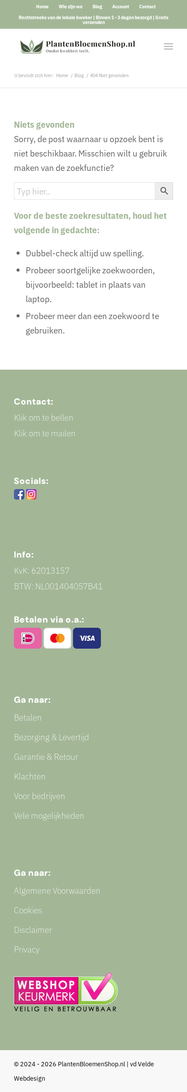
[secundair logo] (77, 45)
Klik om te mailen (45, 433)
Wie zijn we (71, 6)
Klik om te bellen (43, 417)
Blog (97, 6)
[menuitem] (42, 6)
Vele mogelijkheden (49, 815)
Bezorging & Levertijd (51, 737)
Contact (147, 6)
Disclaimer (33, 930)
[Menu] (168, 45)
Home (42, 6)
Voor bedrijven (39, 796)
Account (120, 6)
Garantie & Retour (46, 756)
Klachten (30, 776)
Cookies (28, 910)
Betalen (28, 717)
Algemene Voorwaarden (57, 890)
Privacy (27, 949)
